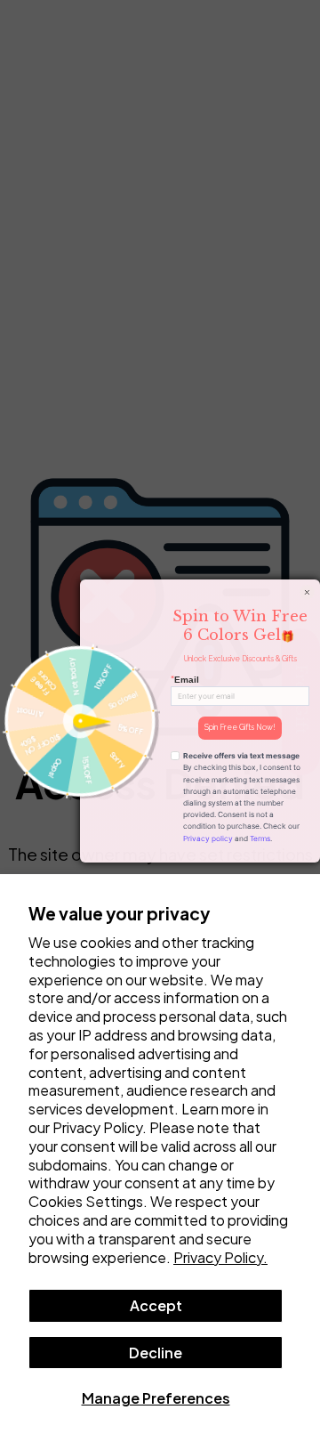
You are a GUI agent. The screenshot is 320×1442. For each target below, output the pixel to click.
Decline (155, 1352)
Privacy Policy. (220, 1257)
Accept (156, 1305)
